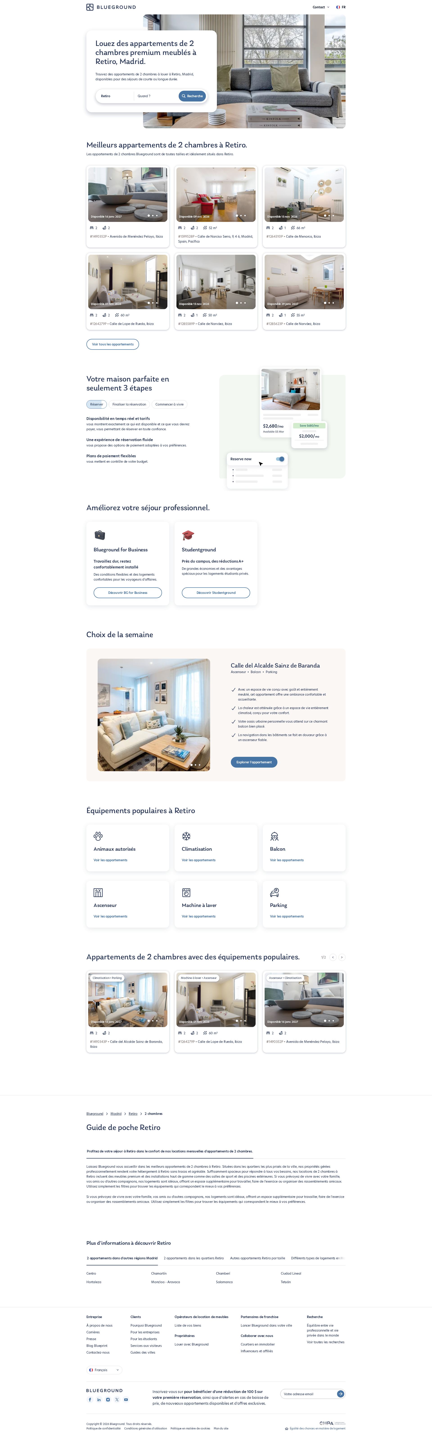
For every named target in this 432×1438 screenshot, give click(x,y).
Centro (91, 1273)
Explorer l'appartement (254, 762)
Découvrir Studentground (216, 593)
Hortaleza (93, 1282)
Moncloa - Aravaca (165, 1282)
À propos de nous (99, 1325)
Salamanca (224, 1282)
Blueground (94, 1113)
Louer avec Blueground (192, 1344)
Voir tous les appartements (112, 344)
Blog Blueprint (96, 1345)
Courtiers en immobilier (258, 1344)
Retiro (133, 1113)
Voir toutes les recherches (325, 1342)
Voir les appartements (110, 860)
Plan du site (221, 1428)
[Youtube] (126, 1399)
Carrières (92, 1332)
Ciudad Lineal (291, 1273)
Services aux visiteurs (146, 1345)
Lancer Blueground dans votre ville (266, 1325)
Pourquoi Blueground (146, 1325)
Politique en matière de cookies (190, 1428)
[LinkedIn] (99, 1399)
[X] (117, 1399)
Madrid (116, 1113)
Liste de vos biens (188, 1325)
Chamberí (223, 1273)
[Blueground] (104, 1390)
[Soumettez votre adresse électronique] (340, 1393)
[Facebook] (90, 1399)
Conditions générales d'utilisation (145, 1428)
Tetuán (286, 1282)
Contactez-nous (97, 1352)
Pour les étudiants (143, 1339)
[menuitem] (169, 1154)
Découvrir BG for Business (128, 593)
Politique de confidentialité (103, 1428)
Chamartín (158, 1273)
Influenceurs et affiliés (257, 1351)
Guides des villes (142, 1352)
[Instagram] (108, 1399)
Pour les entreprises (144, 1332)
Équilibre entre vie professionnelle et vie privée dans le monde (323, 1330)
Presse (91, 1339)
